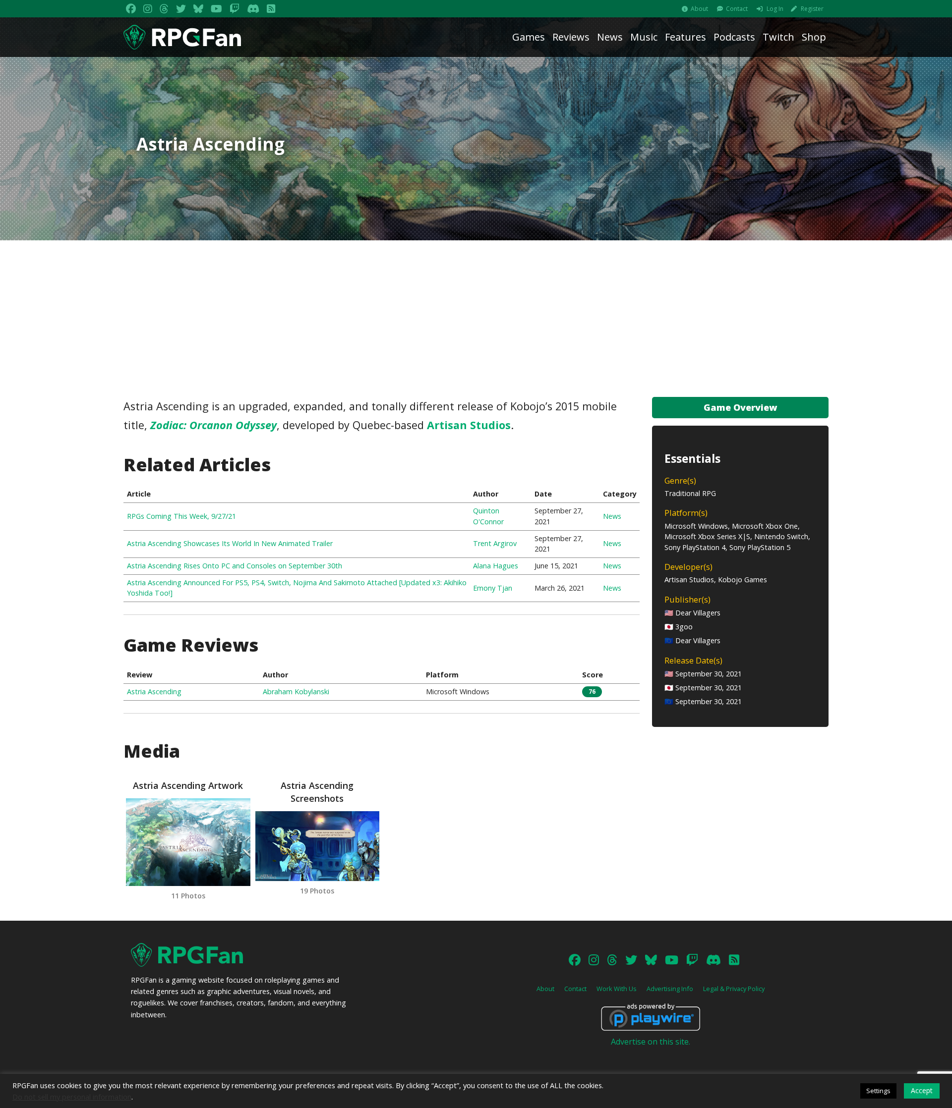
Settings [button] (878, 1090)
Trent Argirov (495, 543)
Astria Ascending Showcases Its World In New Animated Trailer (230, 543)
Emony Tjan (492, 588)
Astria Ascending (154, 691)
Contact (737, 8)
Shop (814, 37)
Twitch (778, 37)
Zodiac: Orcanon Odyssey (213, 425)
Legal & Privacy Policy (734, 988)
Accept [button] (922, 1090)
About (699, 8)
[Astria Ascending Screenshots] (317, 846)
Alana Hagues (495, 565)
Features (685, 37)
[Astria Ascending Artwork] (188, 842)
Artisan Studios (469, 425)
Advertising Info (670, 988)
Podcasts (734, 37)
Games (528, 37)
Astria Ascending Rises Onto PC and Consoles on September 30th (234, 565)
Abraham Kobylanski (296, 691)
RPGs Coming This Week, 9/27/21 (181, 516)
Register (812, 8)
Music (643, 37)
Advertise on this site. (650, 1041)
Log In (775, 8)
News (610, 37)
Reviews (571, 37)
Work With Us (616, 988)
